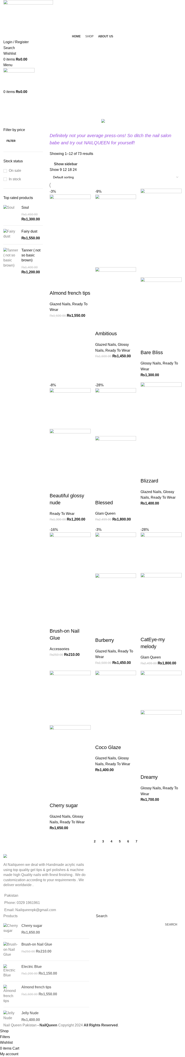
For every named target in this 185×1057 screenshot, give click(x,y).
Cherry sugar (64, 805)
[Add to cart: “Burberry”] (100, 620)
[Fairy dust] (10, 235)
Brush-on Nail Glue (36, 944)
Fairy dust (29, 231)
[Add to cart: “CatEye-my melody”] (146, 619)
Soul (25, 207)
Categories (12, 111)
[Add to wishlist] (55, 284)
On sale (15, 170)
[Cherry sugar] (10, 929)
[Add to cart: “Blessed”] (100, 482)
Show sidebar (65, 164)
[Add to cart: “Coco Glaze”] (100, 727)
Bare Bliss (152, 352)
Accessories (59, 649)
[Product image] (115, 287)
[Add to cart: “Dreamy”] (146, 757)
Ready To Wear (117, 350)
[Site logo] (28, 16)
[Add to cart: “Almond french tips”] (55, 272)
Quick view (67, 272)
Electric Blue (31, 967)
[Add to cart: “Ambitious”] (100, 313)
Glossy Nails (151, 363)
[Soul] (10, 213)
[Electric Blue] (10, 971)
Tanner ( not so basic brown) (30, 255)
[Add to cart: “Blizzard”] (146, 460)
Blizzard (149, 481)
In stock (15, 179)
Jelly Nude (30, 1013)
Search (101, 916)
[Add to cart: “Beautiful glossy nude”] (55, 475)
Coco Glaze (108, 747)
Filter (11, 141)
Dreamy (149, 777)
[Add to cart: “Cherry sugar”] (55, 785)
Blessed (104, 502)
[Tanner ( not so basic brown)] (10, 261)
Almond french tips (70, 293)
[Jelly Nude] (10, 1017)
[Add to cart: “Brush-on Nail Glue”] (55, 610)
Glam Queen (105, 513)
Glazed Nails (60, 304)
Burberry (104, 640)
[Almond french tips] (10, 994)
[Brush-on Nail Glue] (10, 949)
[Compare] (79, 272)
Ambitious (106, 333)
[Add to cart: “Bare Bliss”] (146, 332)
